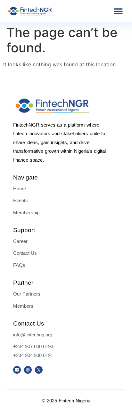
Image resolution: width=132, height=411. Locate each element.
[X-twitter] (39, 370)
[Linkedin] (17, 370)
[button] (118, 11)
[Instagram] (28, 370)
